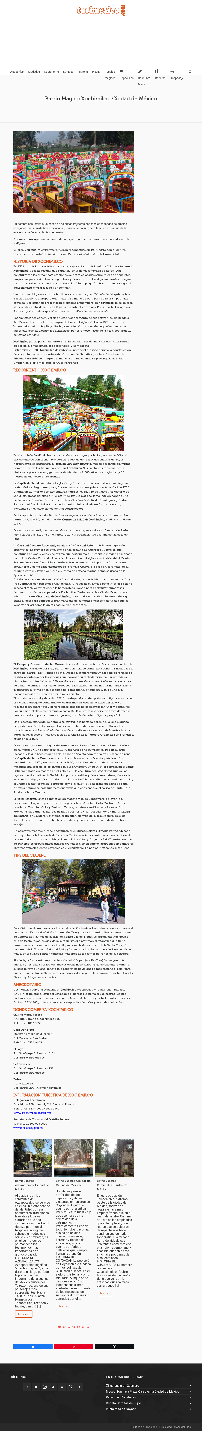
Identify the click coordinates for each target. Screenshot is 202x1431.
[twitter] (71, 1387)
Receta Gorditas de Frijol (123, 1403)
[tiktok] (53, 1387)
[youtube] (36, 1387)
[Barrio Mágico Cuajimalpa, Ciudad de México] (114, 1158)
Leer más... (23, 1314)
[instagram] (45, 1387)
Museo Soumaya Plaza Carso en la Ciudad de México (143, 1391)
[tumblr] (79, 1387)
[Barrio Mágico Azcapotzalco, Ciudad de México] (32, 1158)
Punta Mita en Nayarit (121, 1409)
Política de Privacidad (144, 1426)
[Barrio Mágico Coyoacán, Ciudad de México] (73, 1158)
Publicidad (165, 1426)
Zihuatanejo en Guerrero (122, 1386)
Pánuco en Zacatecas (121, 1397)
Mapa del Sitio (182, 1426)
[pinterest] (62, 1387)
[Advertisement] (101, 44)
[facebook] (27, 1387)
